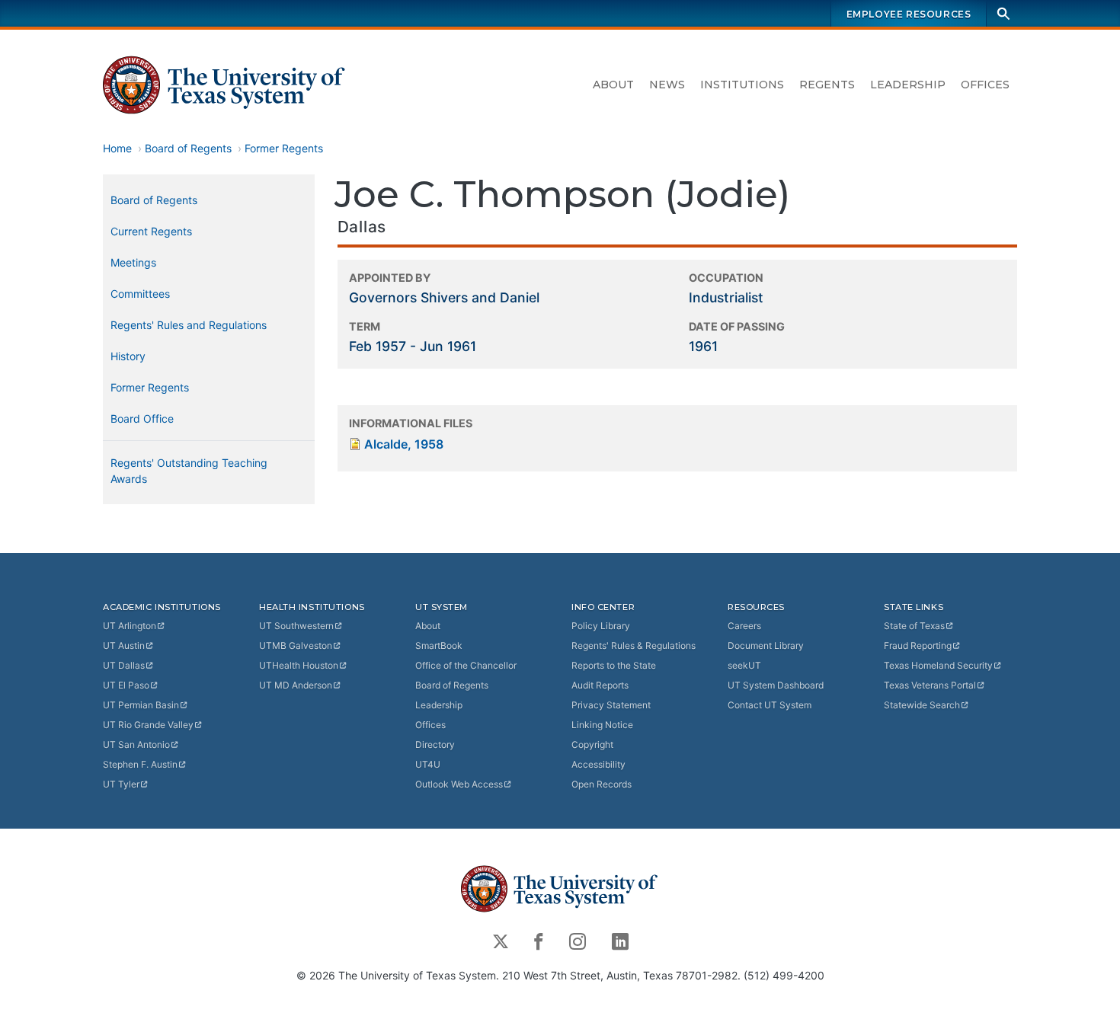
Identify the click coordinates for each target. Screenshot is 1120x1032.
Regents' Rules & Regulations (633, 645)
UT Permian (141, 705)
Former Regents (284, 148)
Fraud (918, 645)
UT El (126, 685)
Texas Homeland (938, 665)
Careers (744, 625)
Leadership (908, 84)
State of (914, 625)
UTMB (295, 645)
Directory (435, 744)
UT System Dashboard (776, 685)
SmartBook (438, 645)
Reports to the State (613, 665)
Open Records (601, 784)
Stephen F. (140, 764)
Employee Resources (908, 14)
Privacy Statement (611, 705)
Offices (985, 84)
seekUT (744, 665)
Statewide (922, 705)
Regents (827, 84)
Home (117, 148)
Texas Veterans (930, 685)
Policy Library (600, 625)
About (613, 84)
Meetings (133, 262)
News (667, 84)
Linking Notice (602, 724)
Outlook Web (459, 784)
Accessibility (598, 764)
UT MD (295, 685)
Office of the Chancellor (466, 665)
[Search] (1003, 13)
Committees (140, 293)
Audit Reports (600, 685)
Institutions (742, 84)
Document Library (766, 645)
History (128, 356)
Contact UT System (769, 705)
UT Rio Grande (148, 724)
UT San (136, 744)
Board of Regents (188, 148)
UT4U (427, 764)
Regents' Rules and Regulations (188, 324)
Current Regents (151, 231)
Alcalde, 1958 (403, 444)
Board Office (142, 418)
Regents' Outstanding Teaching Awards (188, 470)
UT (129, 625)
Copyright (592, 744)
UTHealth (298, 665)
